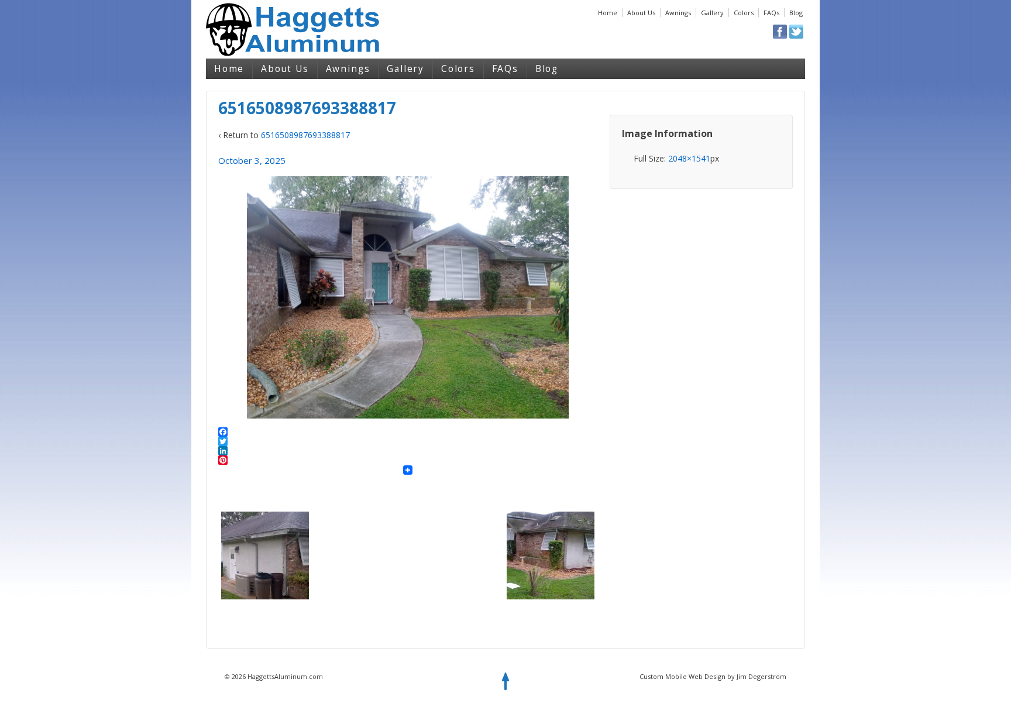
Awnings (678, 12)
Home (607, 12)
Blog (796, 12)
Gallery (712, 12)
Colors (744, 12)
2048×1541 (689, 158)
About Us (641, 12)
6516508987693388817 (305, 134)
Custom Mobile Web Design (682, 676)
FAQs (771, 12)
